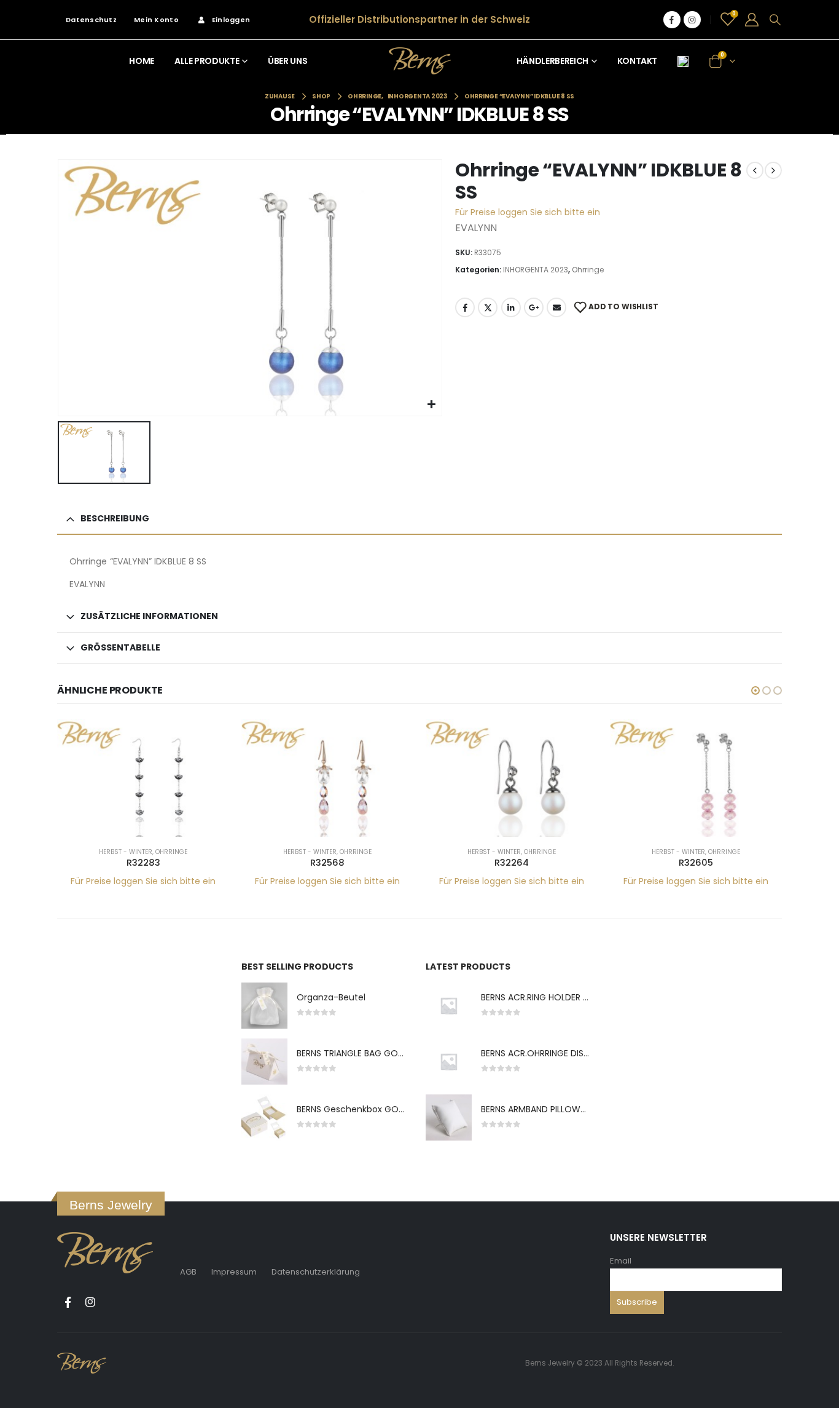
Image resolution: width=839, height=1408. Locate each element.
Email (620, 1261)
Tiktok (113, 1302)
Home (141, 61)
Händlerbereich (552, 61)
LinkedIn (511, 307)
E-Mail (556, 307)
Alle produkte (206, 61)
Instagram (90, 1302)
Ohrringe (588, 269)
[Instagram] (692, 19)
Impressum (234, 1272)
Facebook (465, 307)
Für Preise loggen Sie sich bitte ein (527, 212)
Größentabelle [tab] (120, 647)
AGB (188, 1272)
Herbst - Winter (125, 851)
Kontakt (637, 61)
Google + (534, 307)
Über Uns (287, 61)
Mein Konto (156, 20)
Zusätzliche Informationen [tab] (149, 616)
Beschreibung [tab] (114, 518)
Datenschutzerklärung (315, 1272)
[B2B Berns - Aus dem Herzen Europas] (420, 60)
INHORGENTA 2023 (535, 269)
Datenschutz (91, 20)
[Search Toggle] (775, 19)
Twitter (488, 307)
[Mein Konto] (752, 19)
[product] (143, 778)
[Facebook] (672, 19)
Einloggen (231, 20)
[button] (755, 690)
